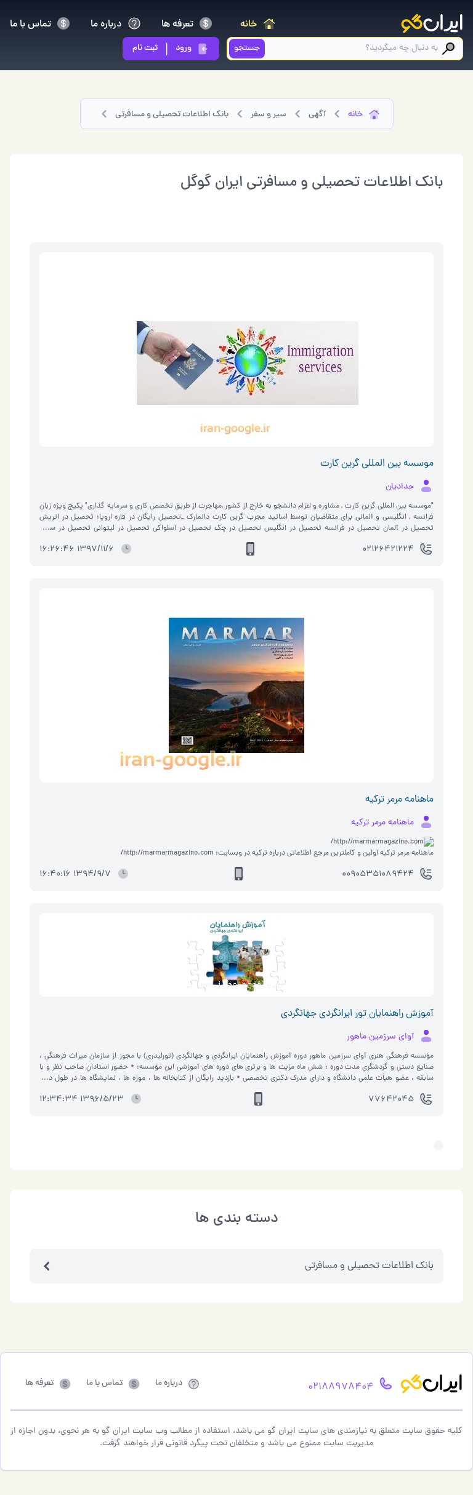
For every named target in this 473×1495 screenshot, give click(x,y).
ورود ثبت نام (162, 48)
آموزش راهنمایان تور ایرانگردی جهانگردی (357, 1014)
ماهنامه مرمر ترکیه (399, 799)
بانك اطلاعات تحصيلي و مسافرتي (369, 1266)
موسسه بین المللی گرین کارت (377, 463)
